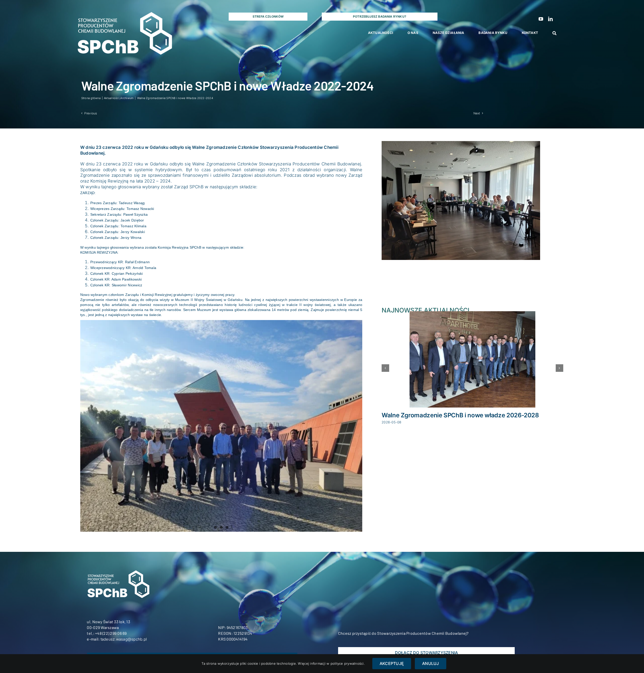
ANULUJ (430, 663)
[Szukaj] (554, 33)
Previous (90, 113)
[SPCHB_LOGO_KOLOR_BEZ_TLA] (124, 7)
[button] (385, 371)
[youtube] (541, 19)
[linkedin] (550, 19)
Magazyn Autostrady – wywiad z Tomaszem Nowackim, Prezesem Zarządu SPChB (461, 419)
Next (476, 113)
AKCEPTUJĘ (392, 663)
